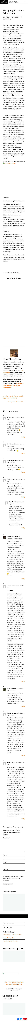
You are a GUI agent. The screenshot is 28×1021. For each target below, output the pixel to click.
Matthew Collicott (12, 536)
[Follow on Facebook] (4, 927)
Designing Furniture (11, 272)
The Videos (12, 982)
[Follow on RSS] (11, 927)
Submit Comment (8, 884)
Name (5, 855)
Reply (23, 437)
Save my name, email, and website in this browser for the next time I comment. (13, 878)
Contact (14, 984)
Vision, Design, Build (9, 938)
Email (5, 862)
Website (5, 869)
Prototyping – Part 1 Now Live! (14, 295)
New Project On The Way (10, 941)
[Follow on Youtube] (7, 927)
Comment (6, 838)
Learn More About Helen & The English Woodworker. (13, 385)
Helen (8, 17)
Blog (6, 982)
